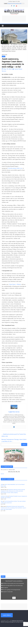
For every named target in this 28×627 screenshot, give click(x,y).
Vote (14, 597)
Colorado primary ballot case (15, 168)
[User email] (14, 427)
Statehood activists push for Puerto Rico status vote (13, 435)
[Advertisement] (14, 19)
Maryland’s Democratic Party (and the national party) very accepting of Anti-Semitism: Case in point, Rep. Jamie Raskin (13, 508)
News (4, 56)
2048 (2, 484)
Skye (2, 501)
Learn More (7, 615)
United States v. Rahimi (15, 284)
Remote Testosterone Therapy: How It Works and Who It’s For (13, 440)
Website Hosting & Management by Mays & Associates (13, 622)
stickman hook (4, 496)
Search (24, 444)
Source (2, 473)
